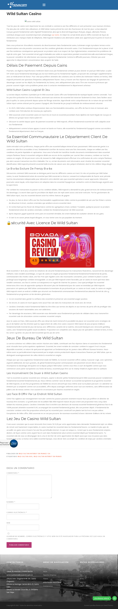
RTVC (82, 579)
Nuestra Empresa (49, 575)
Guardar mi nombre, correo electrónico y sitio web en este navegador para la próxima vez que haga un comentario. (56, 537)
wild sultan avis (25, 456)
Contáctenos (48, 586)
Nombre (11, 502)
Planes (45, 579)
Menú (44, 5)
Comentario (13, 473)
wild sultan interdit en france (48, 456)
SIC (81, 575)
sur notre (55, 35)
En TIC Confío (85, 571)
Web (8, 523)
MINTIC (83, 582)
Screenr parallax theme (92, 605)
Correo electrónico (17, 512)
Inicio (45, 571)
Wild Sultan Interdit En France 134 (34, 454)
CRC (81, 586)
